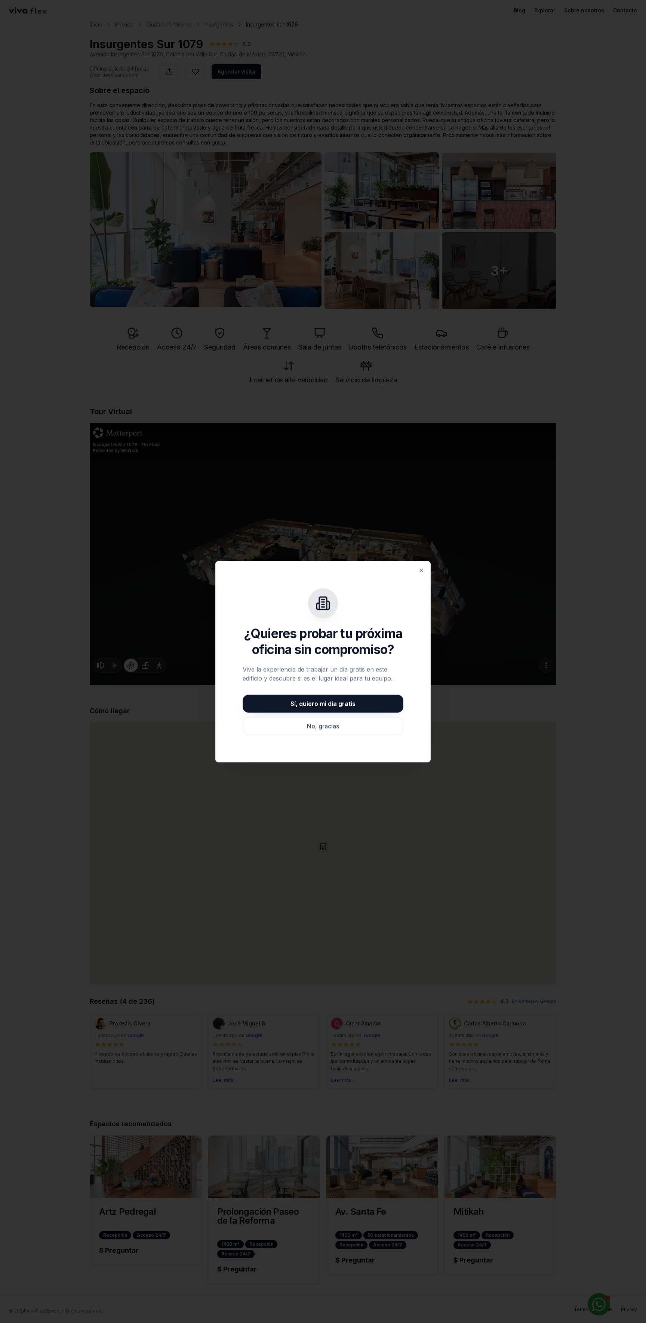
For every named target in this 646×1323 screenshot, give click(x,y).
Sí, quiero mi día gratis (323, 703)
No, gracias (323, 726)
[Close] (421, 570)
